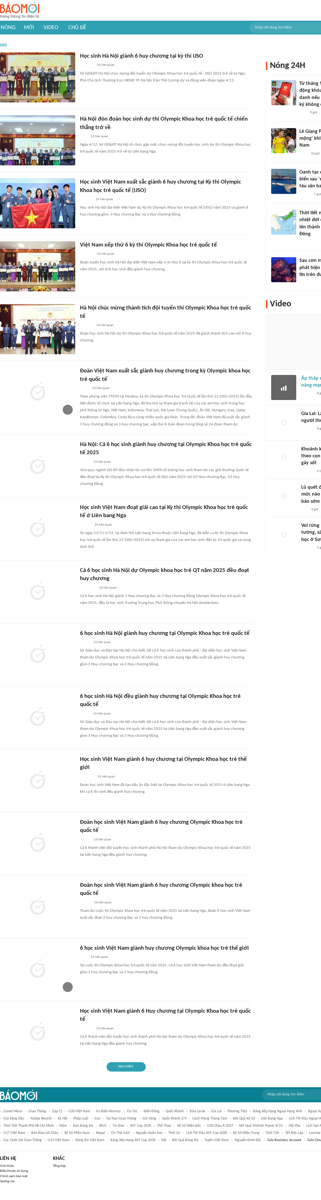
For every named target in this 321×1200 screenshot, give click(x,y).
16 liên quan (105, 65)
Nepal (100, 1133)
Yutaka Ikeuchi (41, 1118)
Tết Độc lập (294, 1133)
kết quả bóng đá (185, 1140)
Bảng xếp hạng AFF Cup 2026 (132, 1140)
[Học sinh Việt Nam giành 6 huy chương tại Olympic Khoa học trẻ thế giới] (37, 781)
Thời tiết (272, 1133)
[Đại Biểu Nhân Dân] (85, 462)
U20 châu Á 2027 (220, 1126)
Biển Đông (152, 1111)
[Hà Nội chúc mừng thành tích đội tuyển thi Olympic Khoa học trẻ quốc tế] (37, 329)
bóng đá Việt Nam (90, 1140)
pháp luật (80, 1118)
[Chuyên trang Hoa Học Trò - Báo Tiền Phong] (304, 510)
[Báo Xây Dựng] (87, 777)
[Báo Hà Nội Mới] (86, 325)
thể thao (164, 1126)
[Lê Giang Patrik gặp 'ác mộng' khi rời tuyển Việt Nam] (283, 140)
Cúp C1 (57, 1111)
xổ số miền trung (246, 1133)
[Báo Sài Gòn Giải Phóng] (307, 393)
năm (63, 1126)
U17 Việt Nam (14, 1133)
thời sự (174, 1133)
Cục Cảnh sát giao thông (22, 1140)
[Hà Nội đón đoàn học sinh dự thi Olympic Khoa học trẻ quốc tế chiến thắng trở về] (37, 140)
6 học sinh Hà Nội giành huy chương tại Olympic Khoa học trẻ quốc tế (165, 633)
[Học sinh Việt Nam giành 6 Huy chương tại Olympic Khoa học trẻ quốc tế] (37, 1032)
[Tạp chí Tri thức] (303, 154)
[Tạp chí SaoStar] (305, 283)
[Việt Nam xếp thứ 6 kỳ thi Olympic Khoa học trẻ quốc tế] (37, 266)
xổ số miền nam (77, 1133)
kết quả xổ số (244, 1118)
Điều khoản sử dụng (14, 1171)
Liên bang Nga (272, 1118)
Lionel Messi (13, 1111)
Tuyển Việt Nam (216, 1140)
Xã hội (62, 1118)
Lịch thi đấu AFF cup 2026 (206, 1133)
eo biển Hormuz (108, 1111)
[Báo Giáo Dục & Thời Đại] (83, 136)
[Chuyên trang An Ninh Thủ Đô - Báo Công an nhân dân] (302, 113)
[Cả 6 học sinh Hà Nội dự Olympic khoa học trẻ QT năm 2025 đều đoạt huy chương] (37, 592)
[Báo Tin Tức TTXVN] (84, 388)
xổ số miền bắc (189, 1126)
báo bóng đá (83, 1126)
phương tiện (237, 1111)
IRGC (103, 1126)
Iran (97, 1118)
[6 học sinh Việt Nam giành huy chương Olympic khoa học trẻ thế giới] (37, 969)
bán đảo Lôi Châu (44, 1133)
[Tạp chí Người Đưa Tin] (85, 840)
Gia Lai (216, 1111)
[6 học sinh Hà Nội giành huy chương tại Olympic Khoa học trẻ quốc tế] (37, 655)
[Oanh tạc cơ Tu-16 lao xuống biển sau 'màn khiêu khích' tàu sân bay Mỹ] (283, 181)
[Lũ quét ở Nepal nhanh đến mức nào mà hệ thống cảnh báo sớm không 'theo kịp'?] (283, 496)
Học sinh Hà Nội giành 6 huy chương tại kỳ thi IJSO (141, 56)
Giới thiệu (7, 1166)
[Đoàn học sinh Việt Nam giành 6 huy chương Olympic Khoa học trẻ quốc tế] (37, 843)
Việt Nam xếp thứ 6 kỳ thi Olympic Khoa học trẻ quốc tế (148, 245)
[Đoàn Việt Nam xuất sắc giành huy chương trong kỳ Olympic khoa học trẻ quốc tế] (37, 392)
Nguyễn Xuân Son (149, 1133)
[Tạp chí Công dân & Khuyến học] (85, 903)
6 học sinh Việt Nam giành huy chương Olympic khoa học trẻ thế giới (164, 948)
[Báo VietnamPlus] (87, 588)
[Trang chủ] (19, 10)
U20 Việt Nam (79, 1111)
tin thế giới (120, 1133)
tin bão (118, 1126)
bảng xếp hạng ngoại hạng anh (277, 1111)
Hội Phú (294, 1126)
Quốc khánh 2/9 (174, 1118)
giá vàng (149, 1118)
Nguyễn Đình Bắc (248, 1140)
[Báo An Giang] (85, 642)
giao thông (37, 1111)
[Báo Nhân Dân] (85, 525)
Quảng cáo (7, 1181)
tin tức (132, 1111)
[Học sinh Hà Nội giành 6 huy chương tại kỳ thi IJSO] (37, 77)
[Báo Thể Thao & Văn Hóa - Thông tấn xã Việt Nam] (84, 714)
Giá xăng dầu (13, 1118)
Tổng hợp (59, 1166)
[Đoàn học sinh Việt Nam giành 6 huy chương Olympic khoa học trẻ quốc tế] (37, 906)
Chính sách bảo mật (14, 1176)
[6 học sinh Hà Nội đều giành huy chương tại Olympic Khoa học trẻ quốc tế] (37, 718)
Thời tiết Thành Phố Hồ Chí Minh (28, 1126)
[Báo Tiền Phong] (86, 199)
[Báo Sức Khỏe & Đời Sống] (304, 194)
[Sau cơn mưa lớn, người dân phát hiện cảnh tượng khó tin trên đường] (283, 269)
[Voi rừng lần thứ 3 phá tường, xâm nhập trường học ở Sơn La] (283, 534)
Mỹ (163, 1140)
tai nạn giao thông (121, 1118)
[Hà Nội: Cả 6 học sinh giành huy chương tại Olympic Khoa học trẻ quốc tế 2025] (37, 466)
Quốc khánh (175, 1111)
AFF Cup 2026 (140, 1126)
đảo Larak (197, 1111)
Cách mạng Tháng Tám (209, 1118)
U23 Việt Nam (59, 1140)
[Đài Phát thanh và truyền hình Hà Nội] (86, 65)
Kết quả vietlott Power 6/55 (261, 1126)
